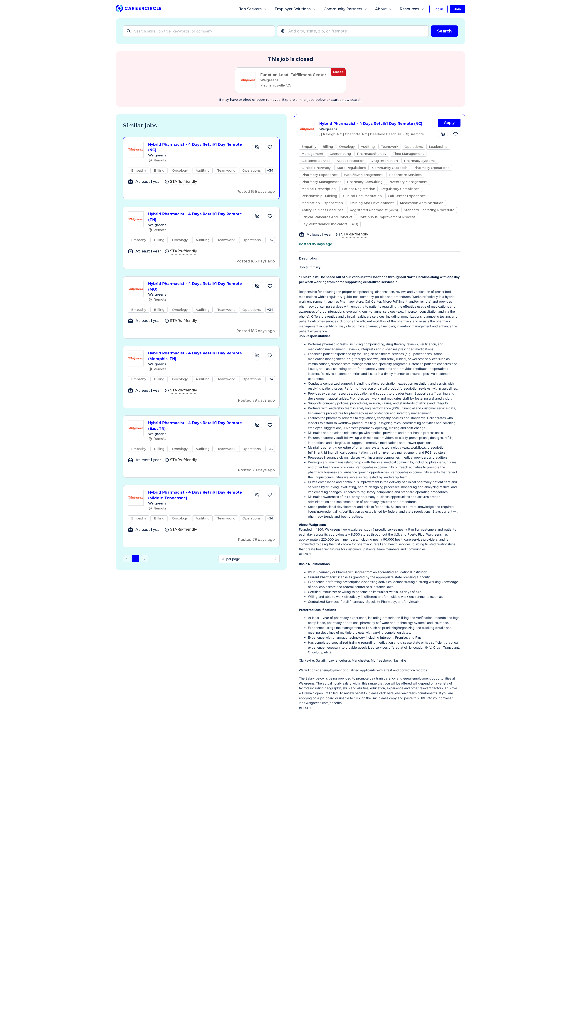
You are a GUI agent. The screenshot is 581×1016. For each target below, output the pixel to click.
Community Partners (343, 9)
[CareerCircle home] (138, 9)
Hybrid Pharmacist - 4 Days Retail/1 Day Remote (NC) (195, 147)
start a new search (346, 100)
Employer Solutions (293, 9)
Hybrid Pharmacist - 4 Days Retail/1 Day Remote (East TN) (195, 426)
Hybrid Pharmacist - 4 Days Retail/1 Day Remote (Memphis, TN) (195, 356)
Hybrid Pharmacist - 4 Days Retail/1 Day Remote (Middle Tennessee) (195, 495)
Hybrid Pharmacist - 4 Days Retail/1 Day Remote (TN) (195, 217)
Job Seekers (250, 9)
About (381, 9)
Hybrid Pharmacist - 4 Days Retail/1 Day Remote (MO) (195, 287)
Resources (409, 9)
